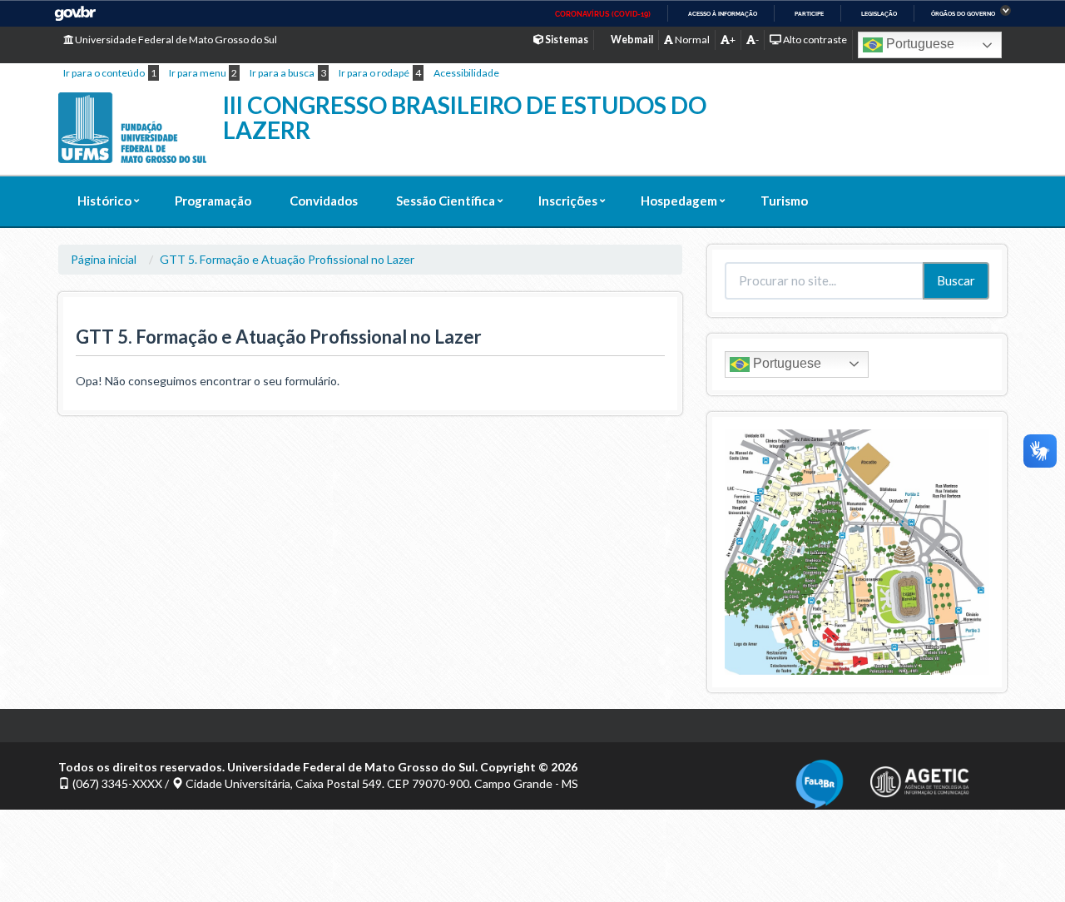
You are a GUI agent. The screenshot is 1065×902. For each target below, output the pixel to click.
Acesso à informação (722, 13)
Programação (213, 200)
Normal (691, 39)
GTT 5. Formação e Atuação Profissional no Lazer (287, 259)
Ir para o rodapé (374, 73)
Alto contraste (814, 39)
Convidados (324, 200)
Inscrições (567, 200)
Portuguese (918, 44)
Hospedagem (679, 200)
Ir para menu (197, 73)
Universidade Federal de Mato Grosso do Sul (175, 39)
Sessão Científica (445, 200)
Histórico (104, 200)
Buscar (956, 280)
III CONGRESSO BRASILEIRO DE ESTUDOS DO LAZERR (464, 118)
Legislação (879, 13)
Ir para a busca (282, 73)
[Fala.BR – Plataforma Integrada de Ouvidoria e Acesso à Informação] (820, 782)
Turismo (784, 200)
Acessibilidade (466, 73)
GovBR (75, 14)
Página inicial (103, 259)
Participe (809, 13)
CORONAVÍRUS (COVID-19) (603, 14)
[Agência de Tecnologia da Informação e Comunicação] (919, 777)
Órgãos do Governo (963, 13)
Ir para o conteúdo (104, 73)
